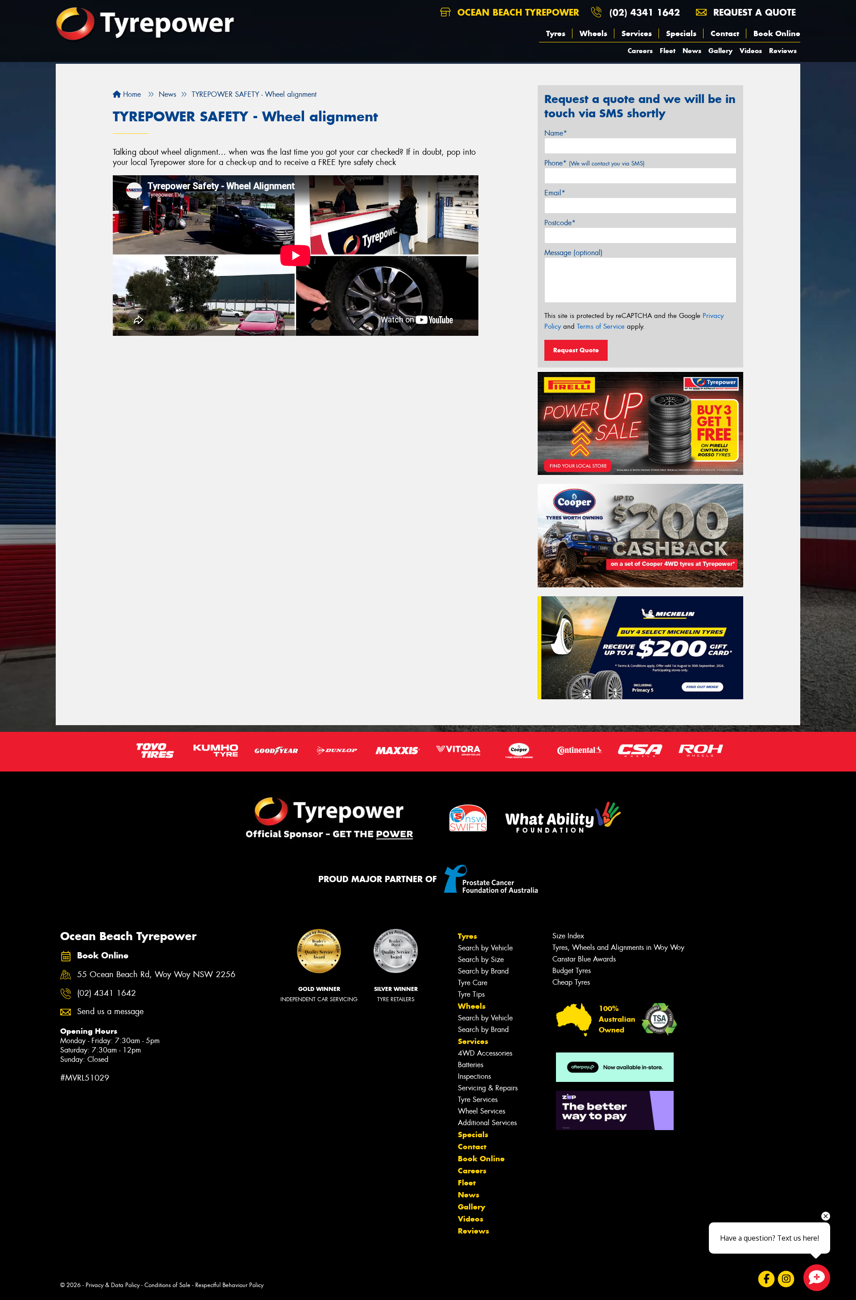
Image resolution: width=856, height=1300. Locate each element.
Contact (725, 33)
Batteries (470, 1064)
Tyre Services (478, 1099)
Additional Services (487, 1122)
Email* (554, 193)
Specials (681, 33)
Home (131, 94)
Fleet (667, 50)
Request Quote (576, 350)
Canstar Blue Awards (584, 959)
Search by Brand (483, 971)
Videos (751, 50)
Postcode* (560, 222)
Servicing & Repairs (488, 1088)
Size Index (568, 936)
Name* (555, 133)
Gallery (720, 50)
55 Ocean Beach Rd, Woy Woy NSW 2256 (156, 975)
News (692, 50)
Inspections (474, 1076)
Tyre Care (472, 982)
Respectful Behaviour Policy (229, 1285)
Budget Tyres (571, 970)
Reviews (783, 50)
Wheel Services (481, 1111)
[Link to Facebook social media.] (766, 1279)
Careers (640, 50)
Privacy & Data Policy (113, 1285)
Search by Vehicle (485, 948)
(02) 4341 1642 (644, 12)
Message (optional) (573, 252)
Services (636, 33)
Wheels (593, 33)
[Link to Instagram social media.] (786, 1279)
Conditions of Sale (167, 1285)
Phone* (594, 163)
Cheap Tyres (571, 982)
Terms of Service (601, 326)
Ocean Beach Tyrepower (516, 12)
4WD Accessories (485, 1053)
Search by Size (481, 959)
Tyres (555, 33)
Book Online (776, 33)
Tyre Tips (471, 994)
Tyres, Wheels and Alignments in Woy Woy (618, 947)
